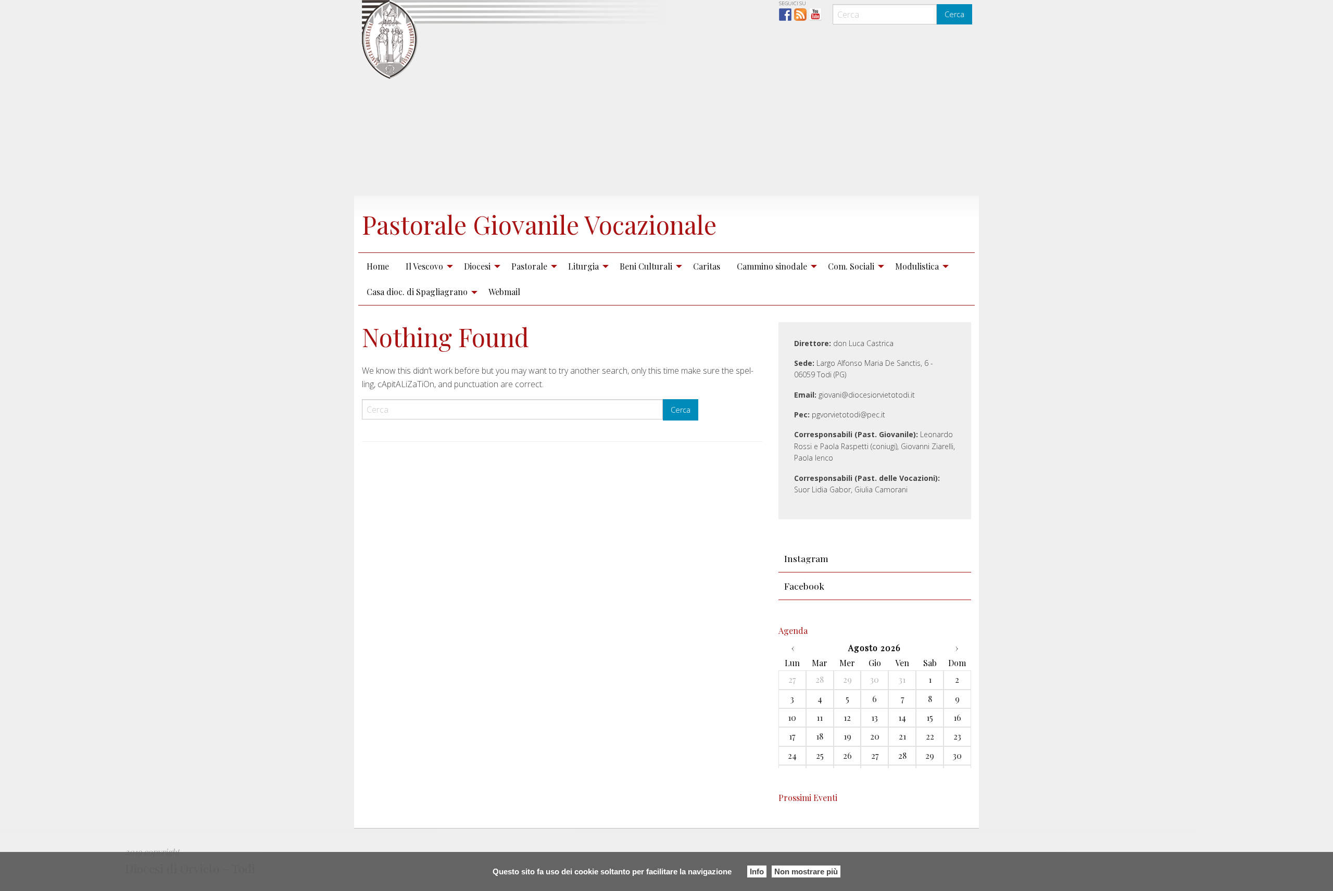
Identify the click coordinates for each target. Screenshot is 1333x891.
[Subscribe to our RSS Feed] (800, 14)
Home (378, 266)
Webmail (504, 291)
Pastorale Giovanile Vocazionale (539, 224)
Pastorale (529, 266)
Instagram (806, 558)
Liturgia (583, 266)
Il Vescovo (424, 266)
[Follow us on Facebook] (785, 14)
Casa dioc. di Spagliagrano (417, 291)
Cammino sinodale (772, 266)
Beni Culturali (646, 266)
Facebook (804, 586)
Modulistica (917, 266)
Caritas (706, 266)
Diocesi (477, 266)
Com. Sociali (851, 266)
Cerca (954, 14)
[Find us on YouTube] (815, 14)
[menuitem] (377, 266)
